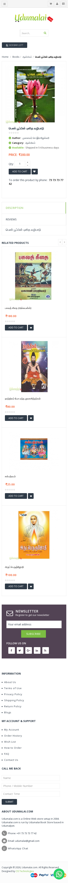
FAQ (6, 754)
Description (14, 208)
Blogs (7, 712)
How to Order (13, 747)
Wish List (10, 741)
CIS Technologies (25, 871)
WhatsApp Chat (18, 848)
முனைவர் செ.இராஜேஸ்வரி (35, 138)
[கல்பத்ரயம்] (34, 450)
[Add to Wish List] (31, 327)
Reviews (11, 219)
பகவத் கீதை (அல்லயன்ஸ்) (18, 308)
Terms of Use (13, 688)
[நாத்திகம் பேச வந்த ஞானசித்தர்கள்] (34, 366)
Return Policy (13, 706)
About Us (10, 682)
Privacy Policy (13, 694)
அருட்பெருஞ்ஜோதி (14, 567)
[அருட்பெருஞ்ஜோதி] (34, 534)
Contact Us (11, 760)
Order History (13, 735)
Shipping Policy (14, 700)
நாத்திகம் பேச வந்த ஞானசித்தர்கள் (23, 398)
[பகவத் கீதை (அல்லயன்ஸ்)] (34, 275)
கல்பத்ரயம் (10, 476)
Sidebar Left (15, 45)
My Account (11, 729)
